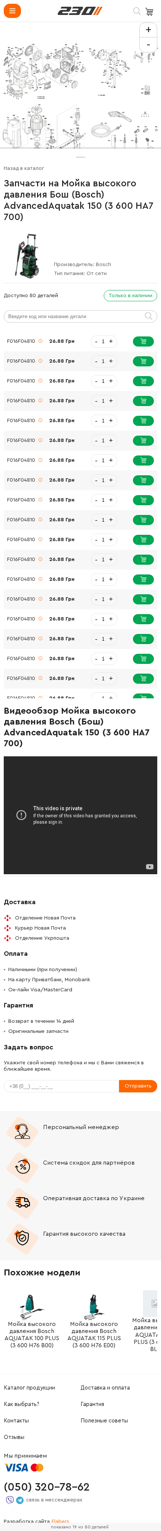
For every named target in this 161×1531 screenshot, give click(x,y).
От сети (96, 273)
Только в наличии (130, 295)
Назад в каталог (24, 168)
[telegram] (20, 1500)
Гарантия (92, 1404)
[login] (80, 11)
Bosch (103, 264)
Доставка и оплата (105, 1388)
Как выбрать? (21, 1404)
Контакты (16, 1421)
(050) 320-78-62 (47, 1487)
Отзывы (14, 1437)
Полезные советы (104, 1421)
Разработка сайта (36, 1521)
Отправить (138, 1086)
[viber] (10, 1500)
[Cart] (150, 12)
